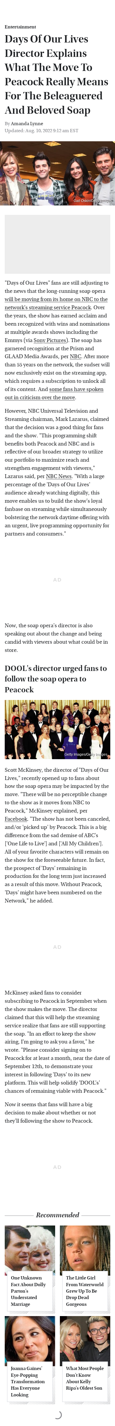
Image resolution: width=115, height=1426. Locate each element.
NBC (75, 356)
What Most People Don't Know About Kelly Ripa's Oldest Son (85, 1378)
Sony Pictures (50, 340)
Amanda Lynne (27, 123)
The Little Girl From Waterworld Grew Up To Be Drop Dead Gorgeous (85, 1291)
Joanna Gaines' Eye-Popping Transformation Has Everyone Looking (28, 1382)
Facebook (16, 819)
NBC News (59, 476)
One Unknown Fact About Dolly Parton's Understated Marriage (28, 1291)
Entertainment (20, 27)
